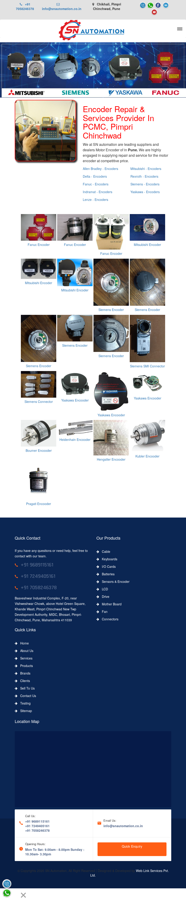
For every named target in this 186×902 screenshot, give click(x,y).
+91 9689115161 (37, 821)
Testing (24, 703)
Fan (103, 611)
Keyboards (108, 559)
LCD (103, 589)
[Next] (15, 895)
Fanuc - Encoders (95, 184)
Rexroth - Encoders (144, 176)
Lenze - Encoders (95, 199)
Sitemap (24, 710)
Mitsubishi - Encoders (145, 168)
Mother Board (110, 604)
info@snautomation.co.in (61, 6)
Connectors (108, 619)
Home (23, 643)
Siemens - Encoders (144, 184)
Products (25, 665)
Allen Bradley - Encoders (100, 168)
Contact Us (26, 695)
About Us (25, 650)
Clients (23, 680)
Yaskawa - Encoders (145, 191)
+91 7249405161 (37, 826)
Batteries (107, 574)
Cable (104, 551)
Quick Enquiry (132, 846)
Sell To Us (26, 688)
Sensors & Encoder (114, 581)
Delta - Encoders (95, 176)
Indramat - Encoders (97, 191)
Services (24, 658)
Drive (104, 596)
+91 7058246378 (25, 6)
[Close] (23, 895)
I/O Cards (107, 566)
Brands (23, 673)
